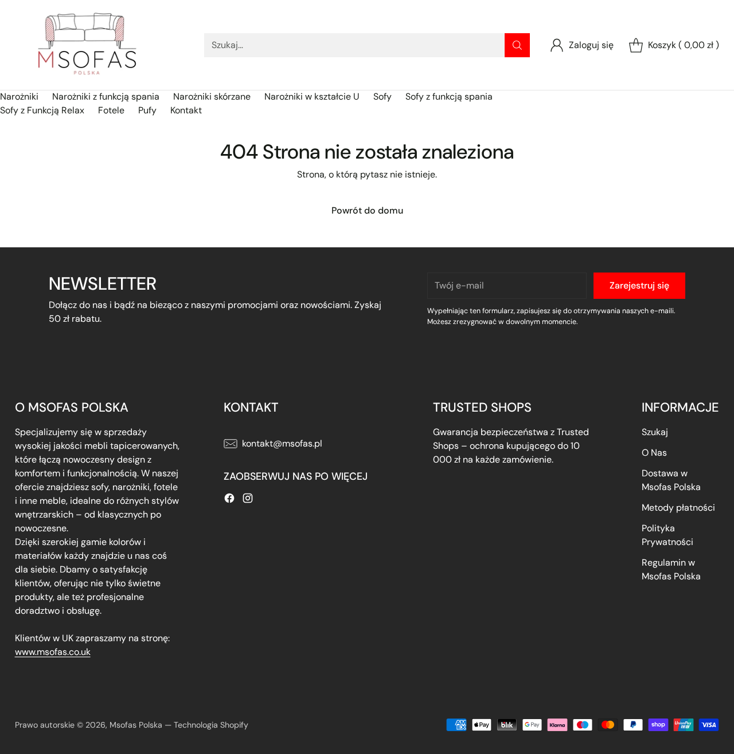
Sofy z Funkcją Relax (42, 110)
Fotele (111, 110)
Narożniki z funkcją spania (105, 96)
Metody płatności (678, 508)
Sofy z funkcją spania (449, 96)
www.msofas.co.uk (53, 652)
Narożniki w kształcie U (312, 96)
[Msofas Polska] (86, 45)
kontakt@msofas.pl (282, 443)
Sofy (382, 96)
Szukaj (655, 432)
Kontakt (186, 110)
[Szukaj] (517, 45)
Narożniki (19, 96)
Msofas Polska (136, 725)
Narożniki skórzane (212, 96)
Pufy (147, 110)
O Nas (654, 453)
